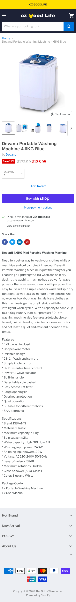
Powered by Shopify (38, 595)
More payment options (38, 207)
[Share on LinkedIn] (20, 242)
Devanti (11, 154)
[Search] (69, 26)
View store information (18, 225)
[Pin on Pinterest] (27, 242)
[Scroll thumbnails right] (70, 128)
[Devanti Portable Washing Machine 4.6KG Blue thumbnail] (8, 128)
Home (6, 38)
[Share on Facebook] (5, 242)
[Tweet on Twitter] (12, 242)
